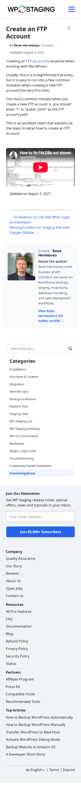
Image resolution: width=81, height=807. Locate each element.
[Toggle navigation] (70, 9)
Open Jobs (14, 588)
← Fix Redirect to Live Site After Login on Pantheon (40, 220)
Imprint (69, 769)
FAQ (9, 619)
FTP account (36, 61)
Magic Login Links (23, 451)
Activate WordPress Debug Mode (33, 739)
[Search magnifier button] (70, 349)
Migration (17, 384)
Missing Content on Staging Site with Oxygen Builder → (40, 230)
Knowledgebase (22, 473)
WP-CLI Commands (24, 436)
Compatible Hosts (20, 694)
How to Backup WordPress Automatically (39, 717)
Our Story (14, 566)
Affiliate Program (20, 679)
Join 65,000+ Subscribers (40, 531)
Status (11, 663)
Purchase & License (24, 376)
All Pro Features (19, 611)
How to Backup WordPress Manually (35, 724)
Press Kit (13, 686)
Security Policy (17, 656)
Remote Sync (19, 391)
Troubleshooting (22, 458)
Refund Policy (17, 641)
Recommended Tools (23, 701)
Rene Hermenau (26, 45)
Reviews (12, 573)
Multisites (17, 443)
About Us (13, 581)
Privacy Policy (17, 648)
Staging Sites (19, 414)
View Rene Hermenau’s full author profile (50, 316)
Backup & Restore (23, 399)
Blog (9, 633)
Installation (18, 369)
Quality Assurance (20, 558)
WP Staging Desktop (25, 428)
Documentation (19, 626)
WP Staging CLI (21, 421)
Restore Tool (19, 406)
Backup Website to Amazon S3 (30, 747)
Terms (54, 769)
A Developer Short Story (25, 754)
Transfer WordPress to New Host (33, 732)
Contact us (14, 595)
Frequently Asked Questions (30, 465)
